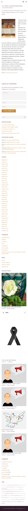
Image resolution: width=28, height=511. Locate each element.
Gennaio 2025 (5, 182)
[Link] (2, 1)
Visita (15, 501)
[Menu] (23, 1)
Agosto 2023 (4, 205)
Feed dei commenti (6, 264)
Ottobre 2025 (4, 168)
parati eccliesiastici (16, 493)
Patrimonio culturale (22, 493)
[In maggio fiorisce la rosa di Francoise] (14, 273)
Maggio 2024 (4, 195)
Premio (12, 495)
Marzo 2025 (4, 180)
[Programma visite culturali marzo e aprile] (14, 434)
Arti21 (24, 508)
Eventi (3, 243)
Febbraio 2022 (5, 214)
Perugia (3, 495)
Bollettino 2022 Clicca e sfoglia (13, 142)
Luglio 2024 (4, 191)
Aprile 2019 (4, 224)
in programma (5, 245)
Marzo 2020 (4, 216)
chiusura (8, 487)
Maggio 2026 (4, 159)
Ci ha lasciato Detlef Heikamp (8, 124)
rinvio (9, 497)
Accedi (3, 260)
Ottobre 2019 (4, 220)
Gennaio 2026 (5, 166)
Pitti (5, 495)
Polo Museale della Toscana (11, 72)
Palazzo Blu (3, 493)
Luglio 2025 (4, 172)
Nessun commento (11, 308)
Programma (16, 495)
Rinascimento (4, 497)
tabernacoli (9, 499)
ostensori (22, 491)
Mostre (12, 491)
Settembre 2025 (5, 170)
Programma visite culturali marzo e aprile (10, 133)
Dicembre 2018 (5, 230)
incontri (20, 489)
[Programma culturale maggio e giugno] (14, 364)
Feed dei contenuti (6, 262)
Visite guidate (4, 250)
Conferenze (4, 241)
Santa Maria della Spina (18, 497)
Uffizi (8, 501)
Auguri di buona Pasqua (7, 131)
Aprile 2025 (4, 178)
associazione (15, 485)
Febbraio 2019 (5, 228)
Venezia (11, 501)
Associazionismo (21, 485)
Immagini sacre (16, 489)
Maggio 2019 (4, 222)
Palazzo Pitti (9, 493)
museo (19, 491)
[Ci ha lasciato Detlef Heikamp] (14, 311)
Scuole (7, 499)
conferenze (12, 487)
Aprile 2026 (4, 162)
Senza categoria (5, 247)
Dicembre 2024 (5, 184)
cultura (19, 487)
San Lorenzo (12, 497)
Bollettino (4, 239)
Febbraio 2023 (5, 209)
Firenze (4, 489)
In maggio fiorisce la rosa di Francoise (11, 307)
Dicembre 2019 (5, 218)
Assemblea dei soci (6, 237)
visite (19, 501)
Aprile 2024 (4, 197)
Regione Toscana (22, 495)
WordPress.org (5, 266)
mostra (8, 491)
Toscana (13, 499)
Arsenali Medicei (4, 485)
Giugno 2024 (4, 193)
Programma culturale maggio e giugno (10, 127)
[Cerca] (26, 1)
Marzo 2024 (4, 199)
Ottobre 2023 (4, 203)
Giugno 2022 (4, 211)
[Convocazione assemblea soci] (14, 388)
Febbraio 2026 (5, 164)
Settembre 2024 (5, 189)
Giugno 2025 (4, 174)
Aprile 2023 (4, 207)
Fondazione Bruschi (11, 489)
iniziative (4, 491)
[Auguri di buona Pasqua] (14, 411)
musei (16, 491)
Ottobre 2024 (4, 186)
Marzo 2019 (4, 226)
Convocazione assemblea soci (8, 129)
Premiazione (9, 495)
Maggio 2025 (4, 176)
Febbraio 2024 (5, 201)
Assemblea (9, 485)
